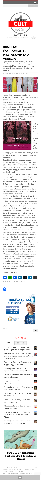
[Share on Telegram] (30, 277)
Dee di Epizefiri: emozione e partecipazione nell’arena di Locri (17, 369)
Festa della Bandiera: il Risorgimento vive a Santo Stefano (18, 388)
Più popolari (20, 343)
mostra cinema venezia (14, 281)
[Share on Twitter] (25, 277)
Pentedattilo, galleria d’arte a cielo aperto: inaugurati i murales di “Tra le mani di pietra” (18, 356)
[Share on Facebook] (5, 277)
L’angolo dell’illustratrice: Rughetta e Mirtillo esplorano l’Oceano (20, 455)
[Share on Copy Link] (35, 277)
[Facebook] (4, 289)
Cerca (5, 328)
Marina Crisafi (18, 73)
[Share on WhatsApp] (10, 277)
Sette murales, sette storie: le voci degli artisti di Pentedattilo (17, 422)
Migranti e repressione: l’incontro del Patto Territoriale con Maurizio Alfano (17, 414)
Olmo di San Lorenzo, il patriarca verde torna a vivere (17, 401)
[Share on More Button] (20, 477)
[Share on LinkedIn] (20, 277)
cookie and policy (23, 473)
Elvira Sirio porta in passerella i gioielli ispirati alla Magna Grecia (17, 348)
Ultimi (8, 342)
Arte (27, 73)
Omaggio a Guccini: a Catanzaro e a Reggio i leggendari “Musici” (17, 363)
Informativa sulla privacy (10, 473)
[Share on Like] (15, 277)
